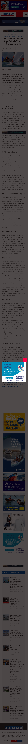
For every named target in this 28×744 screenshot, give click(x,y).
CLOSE (24, 360)
